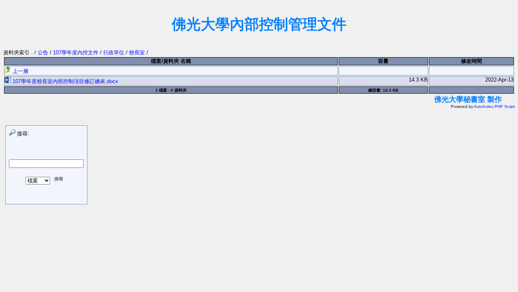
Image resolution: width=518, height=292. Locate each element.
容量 (383, 61)
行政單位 (113, 52)
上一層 (19, 71)
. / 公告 (40, 52)
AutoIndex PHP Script (494, 106)
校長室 (137, 52)
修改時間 (471, 61)
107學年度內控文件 (75, 52)
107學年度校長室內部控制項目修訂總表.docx (64, 81)
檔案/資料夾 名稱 (171, 61)
